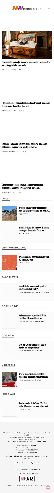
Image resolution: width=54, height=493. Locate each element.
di (19, 263)
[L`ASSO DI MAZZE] (8, 391)
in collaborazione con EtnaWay (30, 380)
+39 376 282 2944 (30, 452)
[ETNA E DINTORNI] (8, 362)
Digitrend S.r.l (35, 463)
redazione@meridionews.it (29, 448)
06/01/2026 (13, 110)
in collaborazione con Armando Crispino (33, 321)
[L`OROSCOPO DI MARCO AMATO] (14, 245)
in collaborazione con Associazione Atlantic (34, 292)
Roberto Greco (6, 69)
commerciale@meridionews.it (30, 456)
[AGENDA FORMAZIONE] (10, 274)
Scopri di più (41, 441)
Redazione (5, 192)
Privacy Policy (24, 486)
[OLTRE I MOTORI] (8, 333)
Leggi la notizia (24, 214)
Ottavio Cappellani (26, 409)
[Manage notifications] (48, 488)
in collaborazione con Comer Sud (31, 351)
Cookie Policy (42, 486)
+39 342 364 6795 (31, 450)
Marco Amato (24, 263)
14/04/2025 (11, 192)
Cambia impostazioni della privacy (27, 469)
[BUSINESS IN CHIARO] (10, 304)
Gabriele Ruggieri (7, 151)
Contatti (9, 486)
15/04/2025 (15, 151)
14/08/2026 (13, 69)
